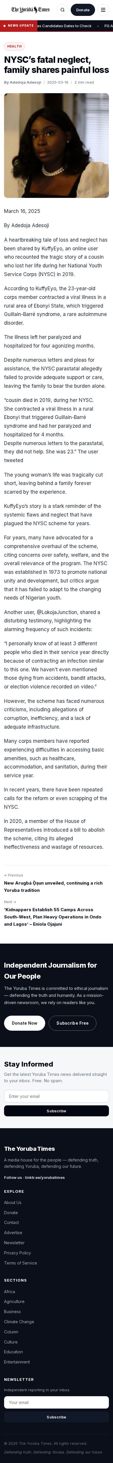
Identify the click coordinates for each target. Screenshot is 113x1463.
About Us (12, 1202)
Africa (9, 1291)
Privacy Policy (17, 1252)
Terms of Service (20, 1262)
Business (12, 1311)
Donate (83, 10)
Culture (11, 1341)
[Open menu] (103, 10)
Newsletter (14, 1242)
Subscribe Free (73, 1023)
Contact (11, 1222)
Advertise (13, 1232)
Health (14, 46)
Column (11, 1331)
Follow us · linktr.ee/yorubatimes (34, 1177)
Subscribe (56, 1111)
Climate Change (19, 1321)
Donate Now (24, 1023)
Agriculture (14, 1301)
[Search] (62, 10)
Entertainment (17, 1361)
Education (13, 1351)
